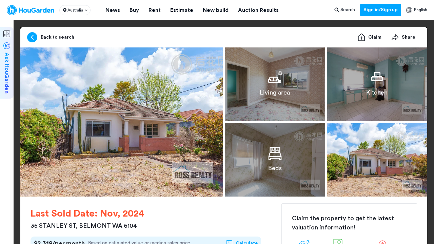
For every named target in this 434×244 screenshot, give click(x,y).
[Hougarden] (30, 10)
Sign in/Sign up (380, 9)
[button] (75, 10)
